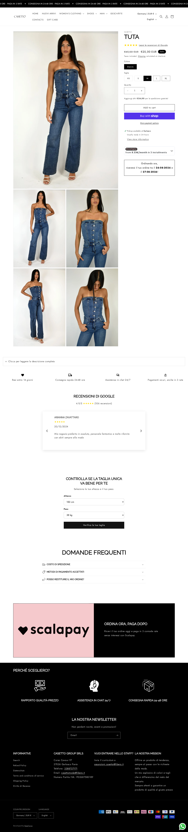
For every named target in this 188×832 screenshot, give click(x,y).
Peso (66, 509)
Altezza (67, 496)
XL (166, 78)
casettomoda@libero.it (73, 773)
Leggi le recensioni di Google (153, 45)
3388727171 (70, 768)
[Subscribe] (117, 735)
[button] (71, 13)
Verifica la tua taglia (94, 525)
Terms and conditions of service (28, 775)
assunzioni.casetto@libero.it (109, 764)
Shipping (142, 56)
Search (16, 760)
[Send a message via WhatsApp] (182, 826)
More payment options (149, 123)
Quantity (127, 85)
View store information (138, 139)
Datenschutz (19, 770)
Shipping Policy (20, 780)
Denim (130, 66)
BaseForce (28, 825)
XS (130, 78)
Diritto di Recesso (21, 786)
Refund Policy (19, 765)
